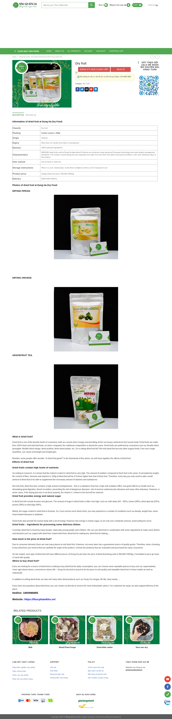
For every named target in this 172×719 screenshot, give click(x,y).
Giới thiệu (54, 671)
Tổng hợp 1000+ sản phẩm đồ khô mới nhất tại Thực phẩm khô (40, 57)
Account (88, 51)
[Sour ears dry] (142, 629)
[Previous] (13, 635)
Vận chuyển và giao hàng (98, 678)
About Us (59, 51)
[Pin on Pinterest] (91, 89)
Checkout (101, 51)
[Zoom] (15, 104)
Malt (30, 647)
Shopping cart (116, 51)
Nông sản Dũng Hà (113, 717)
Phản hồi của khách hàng (22, 679)
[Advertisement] (86, 29)
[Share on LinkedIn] (96, 89)
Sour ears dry (142, 647)
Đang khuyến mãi (57, 674)
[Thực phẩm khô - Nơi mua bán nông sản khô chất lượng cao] (25, 5)
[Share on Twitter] (82, 89)
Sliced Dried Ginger (67, 647)
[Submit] (91, 5)
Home (48, 51)
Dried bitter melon (105, 647)
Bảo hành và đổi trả (96, 671)
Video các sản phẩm (20, 675)
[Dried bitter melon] (104, 629)
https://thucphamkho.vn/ (40, 599)
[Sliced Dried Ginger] (67, 629)
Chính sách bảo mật (96, 667)
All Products (74, 51)
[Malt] (30, 629)
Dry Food (86, 84)
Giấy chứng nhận (19, 671)
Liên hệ (53, 667)
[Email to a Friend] (87, 89)
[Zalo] (167, 702)
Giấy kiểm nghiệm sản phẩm (23, 667)
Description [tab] (18, 115)
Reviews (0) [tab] (31, 115)
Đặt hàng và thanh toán (97, 674)
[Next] (159, 635)
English (152, 5)
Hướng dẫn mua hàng (59, 678)
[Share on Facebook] (78, 89)
